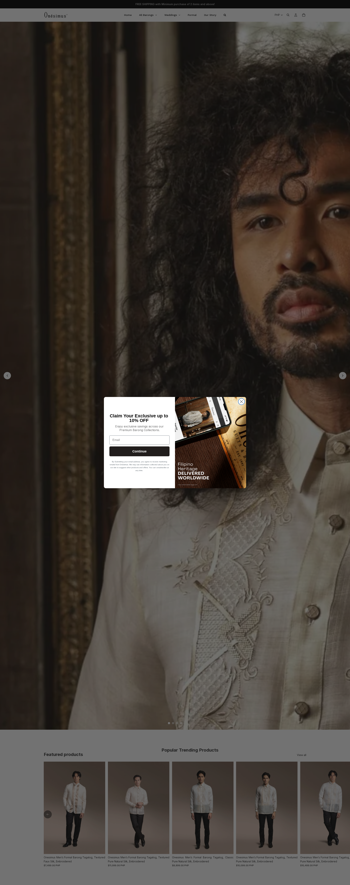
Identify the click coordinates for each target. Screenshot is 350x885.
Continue (139, 451)
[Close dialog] (241, 401)
